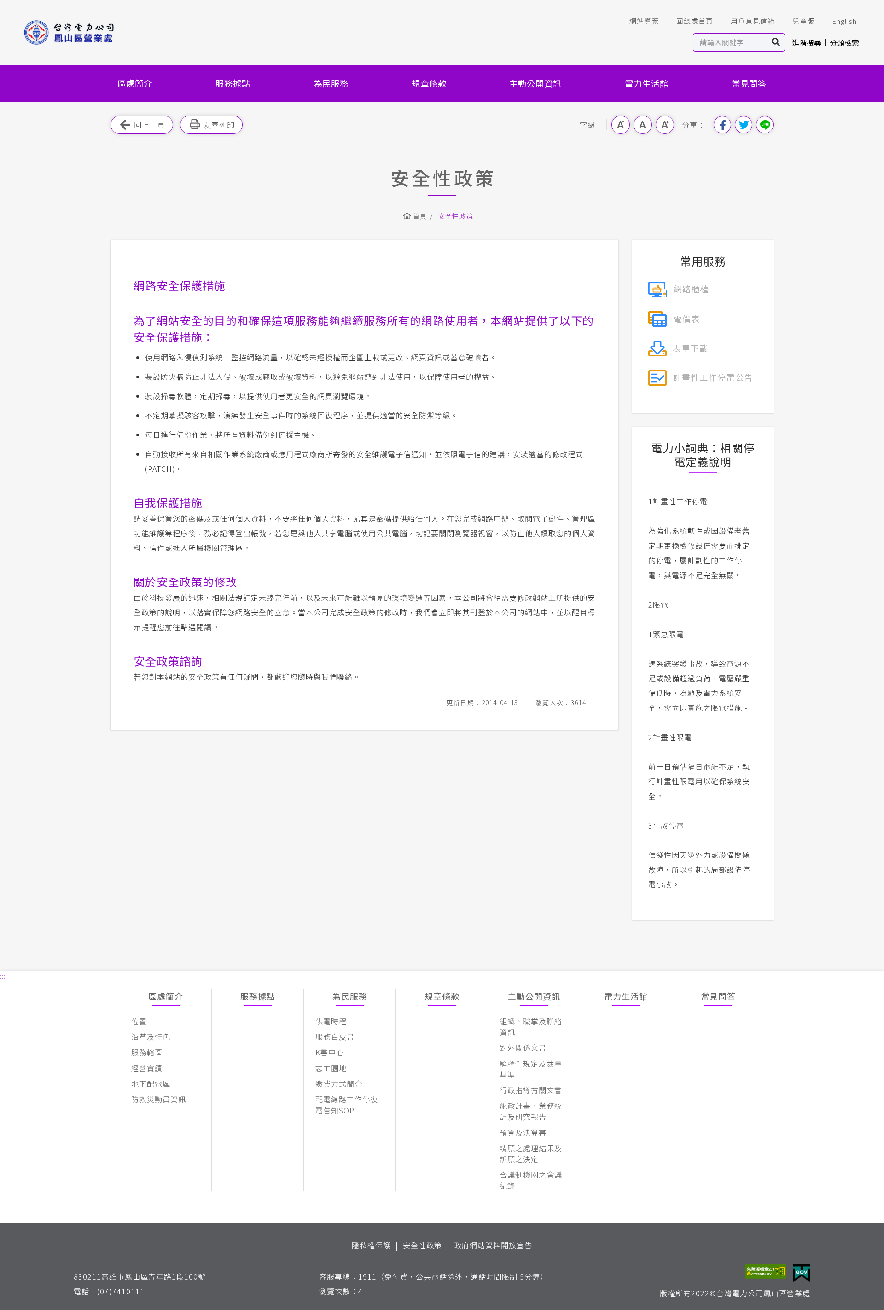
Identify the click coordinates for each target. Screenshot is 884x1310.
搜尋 (776, 42)
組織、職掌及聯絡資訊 (531, 1026)
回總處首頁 (694, 21)
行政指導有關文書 (531, 1090)
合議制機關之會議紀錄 (531, 1180)
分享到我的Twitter (743, 124)
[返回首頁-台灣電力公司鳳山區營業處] (84, 32)
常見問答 (749, 83)
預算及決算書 (523, 1132)
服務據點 (232, 83)
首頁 (420, 215)
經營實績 (147, 1067)
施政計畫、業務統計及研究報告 (531, 1111)
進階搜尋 (806, 42)
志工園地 (331, 1067)
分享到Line (765, 124)
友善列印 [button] (219, 124)
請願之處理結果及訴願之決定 (531, 1153)
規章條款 (429, 83)
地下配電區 (150, 1083)
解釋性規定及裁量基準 (531, 1069)
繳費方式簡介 (338, 1083)
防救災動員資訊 (158, 1099)
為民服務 (331, 83)
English (844, 21)
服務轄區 (147, 1052)
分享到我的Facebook (722, 124)
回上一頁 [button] (149, 124)
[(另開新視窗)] (678, 288)
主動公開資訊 (535, 83)
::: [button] (609, 20)
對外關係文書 (523, 1047)
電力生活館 (647, 83)
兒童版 (803, 21)
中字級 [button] (643, 125)
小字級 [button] (620, 125)
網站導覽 (644, 21)
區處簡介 (134, 83)
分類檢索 (844, 42)
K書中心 (329, 1052)
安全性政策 (422, 1245)
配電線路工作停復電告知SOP (346, 1105)
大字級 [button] (665, 125)
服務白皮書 (335, 1036)
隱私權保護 (371, 1245)
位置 (139, 1020)
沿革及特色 (150, 1036)
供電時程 (331, 1020)
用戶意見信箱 (753, 21)
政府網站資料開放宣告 (493, 1245)
